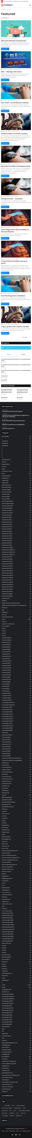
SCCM (3, 984)
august (3, 468)
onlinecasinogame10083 (8, 920)
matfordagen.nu (6, 890)
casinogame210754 (6, 700)
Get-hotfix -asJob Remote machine (15, 103)
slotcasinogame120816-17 (8, 996)
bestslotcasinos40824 (7, 591)
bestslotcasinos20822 (7, 566)
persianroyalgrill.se (6, 957)
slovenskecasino (6, 1026)
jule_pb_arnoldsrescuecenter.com (10, 850)
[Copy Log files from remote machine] (16, 314)
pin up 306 (4, 380)
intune (14, 1110)
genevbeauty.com (6, 804)
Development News (6, 783)
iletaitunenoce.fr (6, 832)
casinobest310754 (6, 679)
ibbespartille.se (5, 825)
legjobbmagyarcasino (7, 878)
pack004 (4, 947)
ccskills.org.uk (5, 762)
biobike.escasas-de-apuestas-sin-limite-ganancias (14, 605)
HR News (4, 822)
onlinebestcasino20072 (7, 913)
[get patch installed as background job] (16, 154)
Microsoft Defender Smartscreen (13, 41)
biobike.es (4, 600)
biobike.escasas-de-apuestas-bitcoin (11, 603)
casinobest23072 (6, 658)
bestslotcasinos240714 (7, 573)
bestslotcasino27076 (7, 526)
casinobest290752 (6, 674)
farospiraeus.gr (5, 792)
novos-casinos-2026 (7, 910)
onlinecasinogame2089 (7, 931)
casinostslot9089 (6, 755)
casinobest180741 (6, 647)
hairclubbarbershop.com (8, 806)
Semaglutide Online (6, 989)
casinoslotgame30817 (7, 723)
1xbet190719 (5, 445)
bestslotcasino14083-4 (7, 512)
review (3, 978)
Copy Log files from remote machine (15, 327)
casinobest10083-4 (6, 637)
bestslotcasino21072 (7, 519)
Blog (3, 610)
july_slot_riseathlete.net (7, 866)
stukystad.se (5, 1033)
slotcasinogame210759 (7, 1008)
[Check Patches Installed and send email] (16, 249)
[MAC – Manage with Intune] (16, 59)
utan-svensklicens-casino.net (9, 1063)
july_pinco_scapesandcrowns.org (10, 860)
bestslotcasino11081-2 (7, 510)
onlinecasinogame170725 (8, 929)
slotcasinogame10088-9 (8, 994)
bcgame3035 (5, 480)
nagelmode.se (5, 901)
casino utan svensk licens (8, 623)
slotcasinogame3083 (7, 1015)
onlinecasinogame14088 (8, 927)
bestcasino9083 (6, 498)
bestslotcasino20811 (7, 517)
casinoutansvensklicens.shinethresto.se (11, 758)
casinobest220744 (6, 656)
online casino (4, 1113)
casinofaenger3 (6, 688)
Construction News (6, 776)
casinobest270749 (6, 667)
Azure (3, 473)
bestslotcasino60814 (7, 542)
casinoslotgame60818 (7, 728)
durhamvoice (5, 788)
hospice (4, 820)
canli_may (4, 614)
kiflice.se (4, 873)
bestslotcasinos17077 (7, 556)
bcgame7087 (5, 482)
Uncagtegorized (6, 1054)
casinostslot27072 (6, 744)
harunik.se (4, 816)
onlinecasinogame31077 (8, 938)
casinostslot (5, 732)
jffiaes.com (4, 841)
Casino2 (4, 630)
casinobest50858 (6, 681)
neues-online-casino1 (7, 903)
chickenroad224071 (6, 767)
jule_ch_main (5, 848)
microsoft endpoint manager (24, 1110)
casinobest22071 (6, 654)
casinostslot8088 (6, 753)
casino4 (4, 635)
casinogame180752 (6, 698)
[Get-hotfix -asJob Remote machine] (16, 90)
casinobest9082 (6, 684)
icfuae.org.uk (5, 827)
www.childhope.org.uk (7, 1077)
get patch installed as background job (16, 166)
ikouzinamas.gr (5, 829)
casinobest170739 (6, 642)
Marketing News (6, 887)
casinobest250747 (6, 663)
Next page (24, 337)
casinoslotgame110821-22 (8, 702)
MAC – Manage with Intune (11, 72)
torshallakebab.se (6, 1045)
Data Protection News (7, 779)
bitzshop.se (4, 607)
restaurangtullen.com (7, 973)
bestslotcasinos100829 (7, 547)
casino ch (4, 621)
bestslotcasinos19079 (7, 561)
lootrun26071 (5, 880)
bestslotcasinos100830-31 (8, 549)
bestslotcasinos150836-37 (8, 554)
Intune (3, 834)
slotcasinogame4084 (7, 1019)
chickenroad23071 (6, 769)
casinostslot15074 (6, 737)
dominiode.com (5, 785)
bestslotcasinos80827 (7, 593)
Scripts (3, 987)
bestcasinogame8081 (7, 508)
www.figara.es (5, 1079)
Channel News (5, 765)
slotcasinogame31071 (7, 1017)
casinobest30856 (6, 677)
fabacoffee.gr (5, 790)
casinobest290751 (6, 672)
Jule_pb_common (6, 853)
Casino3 (4, 633)
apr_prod (4, 466)
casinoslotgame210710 (7, 714)
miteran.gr (4, 897)
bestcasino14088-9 (6, 492)
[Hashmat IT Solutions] (7, 5)
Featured (4, 795)
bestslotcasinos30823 (7, 589)
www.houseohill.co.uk (7, 1084)
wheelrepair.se (5, 1068)
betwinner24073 (6, 598)
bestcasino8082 (6, 496)
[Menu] (30, 5)
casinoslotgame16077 (7, 707)
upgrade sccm (19, 1115)
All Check (4, 461)
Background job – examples (12, 199)
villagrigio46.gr (5, 1065)
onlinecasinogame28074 (8, 936)
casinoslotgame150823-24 (8, 704)
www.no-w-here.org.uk (7, 1086)
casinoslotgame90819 (7, 730)
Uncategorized (5, 1056)
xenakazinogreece (6, 1089)
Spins (3, 1028)
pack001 (4, 945)
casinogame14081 (6, 693)
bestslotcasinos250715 (7, 575)
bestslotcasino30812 (7, 536)
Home (3, 9)
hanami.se (4, 811)
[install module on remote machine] (16, 121)
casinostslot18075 (6, 739)
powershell (12, 1113)
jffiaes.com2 (5, 843)
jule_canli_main (5, 846)
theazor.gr (4, 1040)
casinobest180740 (6, 644)
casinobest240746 (6, 660)
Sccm (17, 1113)
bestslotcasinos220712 (7, 570)
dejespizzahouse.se (6, 781)
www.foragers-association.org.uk (10, 1082)
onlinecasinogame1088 (7, 922)
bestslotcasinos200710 (7, 563)
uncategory (5, 1059)
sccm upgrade (5, 1115)
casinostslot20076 (6, 741)
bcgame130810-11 (6, 475)
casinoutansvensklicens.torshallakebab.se (12, 760)
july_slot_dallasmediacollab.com (9, 864)
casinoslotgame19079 (7, 709)
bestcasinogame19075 (7, 505)
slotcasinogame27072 (7, 1012)
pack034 (4, 952)
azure (13, 1105)
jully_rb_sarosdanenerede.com (9, 855)
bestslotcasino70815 (7, 545)
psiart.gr (4, 964)
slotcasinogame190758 (7, 1003)
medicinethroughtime (7, 894)
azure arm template (20, 1105)
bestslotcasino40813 (7, 540)
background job (17, 1108)
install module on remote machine (14, 134)
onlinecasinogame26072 (8, 934)
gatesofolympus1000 (7, 799)
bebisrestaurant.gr (6, 485)
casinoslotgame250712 (7, 718)
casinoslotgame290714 (7, 721)
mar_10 (3, 883)
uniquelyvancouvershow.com (9, 1061)
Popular (9, 354)
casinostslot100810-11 (7, 735)
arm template (7, 1105)
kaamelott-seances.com (8, 869)
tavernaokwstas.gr (6, 1035)
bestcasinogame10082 (7, 501)
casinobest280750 (6, 670)
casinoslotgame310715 (7, 725)
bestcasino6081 (6, 494)
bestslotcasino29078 (7, 531)
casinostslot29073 (6, 746)
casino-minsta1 (5, 626)
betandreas (4, 376)
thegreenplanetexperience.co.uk (9, 1042)
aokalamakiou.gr (6, 464)
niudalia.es (4, 908)
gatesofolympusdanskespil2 (8, 802)
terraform (12, 1115)
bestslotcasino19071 (7, 515)
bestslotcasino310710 (7, 538)
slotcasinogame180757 (7, 1001)
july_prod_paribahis (6, 862)
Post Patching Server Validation (13, 296)
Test (3, 1038)
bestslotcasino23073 (7, 522)
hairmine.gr (4, 809)
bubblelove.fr (5, 612)
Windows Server (6, 1070)
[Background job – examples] (16, 186)
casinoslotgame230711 (7, 716)
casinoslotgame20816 (7, 711)
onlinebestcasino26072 (7, 915)
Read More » (5, 48)
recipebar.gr (5, 971)
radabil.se (4, 966)
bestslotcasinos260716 (7, 577)
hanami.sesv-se (6, 813)
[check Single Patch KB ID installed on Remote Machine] (16, 217)
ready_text (4, 968)
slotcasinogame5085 (7, 1022)
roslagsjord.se (5, 980)
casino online (4, 1110)
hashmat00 (4, 38)
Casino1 (4, 628)
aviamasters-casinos (7, 471)
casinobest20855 (6, 649)
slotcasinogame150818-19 (8, 998)
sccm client (23, 1113)
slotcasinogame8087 (7, 1024)
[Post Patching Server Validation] (16, 283)
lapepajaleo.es (5, 876)
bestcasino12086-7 (6, 489)
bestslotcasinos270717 (7, 579)
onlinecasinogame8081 (7, 941)
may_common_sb (6, 892)
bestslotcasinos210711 (7, 568)
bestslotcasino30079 (7, 533)
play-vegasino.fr (6, 959)
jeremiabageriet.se (6, 839)
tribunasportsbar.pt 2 (7, 1052)
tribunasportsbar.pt (6, 1049)
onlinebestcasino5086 (7, 917)
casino (3, 619)
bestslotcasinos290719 (7, 584)
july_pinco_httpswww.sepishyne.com (10, 857)
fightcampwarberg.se (7, 797)
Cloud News (5, 774)
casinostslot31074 (6, 748)
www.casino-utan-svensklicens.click (10, 1075)
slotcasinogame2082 (7, 1005)
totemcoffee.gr (5, 1047)
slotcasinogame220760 (7, 1010)
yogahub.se (5, 1091)
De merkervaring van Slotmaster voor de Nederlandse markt (18, 1)
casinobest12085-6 (6, 640)
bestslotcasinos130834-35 (8, 552)
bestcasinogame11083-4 (8, 503)
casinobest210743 (6, 651)
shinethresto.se (5, 991)
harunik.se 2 (5, 818)
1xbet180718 (5, 443)
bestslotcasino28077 (7, 529)
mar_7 (3, 885)
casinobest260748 (6, 665)
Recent (23, 354)
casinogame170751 (6, 695)
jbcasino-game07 (6, 836)
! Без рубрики (5, 436)
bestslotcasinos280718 (7, 582)
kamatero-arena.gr (6, 871)
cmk (10, 1110)
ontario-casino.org (6, 943)
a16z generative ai (6, 459)
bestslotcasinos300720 (7, 586)
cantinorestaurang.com (7, 617)
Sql (2, 1031)
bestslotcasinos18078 (7, 559)
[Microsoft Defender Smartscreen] (16, 28)
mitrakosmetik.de (6, 899)
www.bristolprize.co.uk (7, 1072)
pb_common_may (6, 954)
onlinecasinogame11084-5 (8, 924)
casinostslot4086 (6, 751)
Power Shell (5, 961)
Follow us (4, 1120)
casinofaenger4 (6, 691)
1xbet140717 (5, 441)
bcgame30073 (5, 478)
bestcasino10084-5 (6, 487)
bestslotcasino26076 (7, 524)
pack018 (4, 950)
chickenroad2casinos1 (7, 772)
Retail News (5, 975)
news (3, 906)
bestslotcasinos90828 (7, 596)
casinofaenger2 (5, 686)
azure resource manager (7, 1108)
